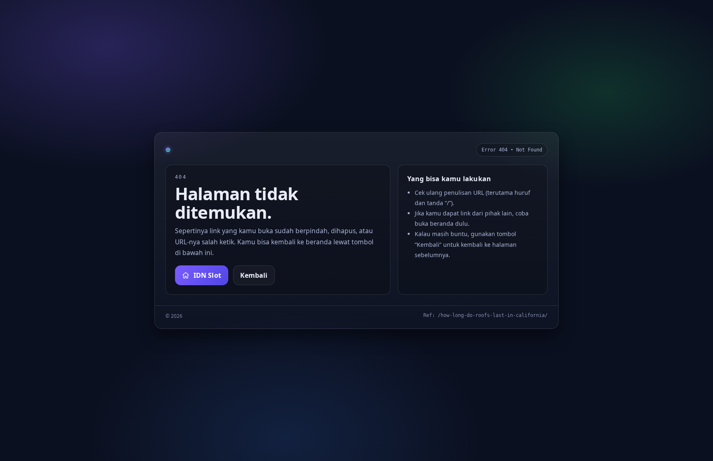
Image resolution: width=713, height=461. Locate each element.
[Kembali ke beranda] (167, 149)
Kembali (254, 275)
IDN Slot (207, 275)
